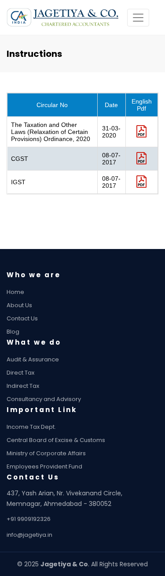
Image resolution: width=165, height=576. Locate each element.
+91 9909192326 (29, 519)
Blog (13, 331)
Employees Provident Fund (44, 466)
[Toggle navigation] (138, 17)
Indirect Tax (23, 386)
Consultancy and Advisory (44, 399)
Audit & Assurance (33, 359)
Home (15, 292)
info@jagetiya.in (29, 535)
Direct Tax (20, 372)
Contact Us (22, 318)
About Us (19, 305)
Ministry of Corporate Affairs (46, 453)
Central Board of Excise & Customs (56, 440)
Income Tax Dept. (31, 427)
